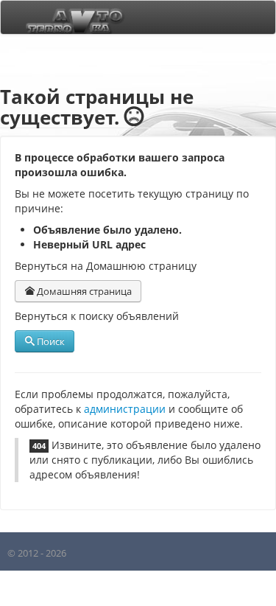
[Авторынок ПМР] (70, 17)
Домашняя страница (83, 291)
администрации (125, 409)
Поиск (50, 341)
